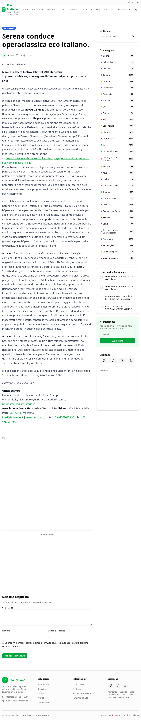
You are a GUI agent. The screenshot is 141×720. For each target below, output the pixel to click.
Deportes (51, 9)
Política (40, 697)
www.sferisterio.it (36, 417)
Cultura (63, 9)
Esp (105, 9)
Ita (112, 9)
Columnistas (86, 9)
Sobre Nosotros (80, 684)
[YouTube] (138, 2)
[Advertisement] (47, 556)
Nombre (6, 630)
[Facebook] (129, 2)
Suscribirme (117, 340)
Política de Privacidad (82, 693)
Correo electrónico (56, 630)
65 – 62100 (16, 412)
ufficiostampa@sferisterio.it (18, 404)
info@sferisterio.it (12, 417)
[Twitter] (133, 2)
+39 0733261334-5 (64, 417)
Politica (73, 9)
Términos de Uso (80, 697)
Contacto (77, 689)
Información (38, 9)
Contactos (121, 9)
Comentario (7, 607)
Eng (98, 9)
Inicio (25, 9)
